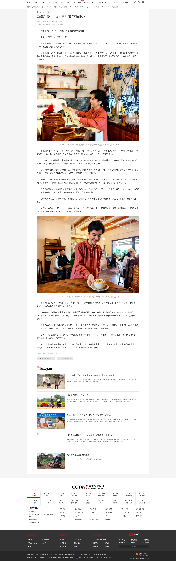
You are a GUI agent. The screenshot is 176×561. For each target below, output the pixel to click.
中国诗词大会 (94, 519)
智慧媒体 (122, 543)
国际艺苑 (108, 516)
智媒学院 (134, 540)
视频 (56, 2)
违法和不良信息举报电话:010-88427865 (95, 554)
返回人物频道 (66, 358)
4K (93, 2)
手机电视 (77, 543)
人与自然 (62, 516)
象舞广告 (43, 543)
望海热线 (95, 546)
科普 (71, 7)
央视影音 (63, 543)
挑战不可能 (124, 509)
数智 (97, 7)
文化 (60, 7)
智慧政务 (134, 543)
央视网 (42, 12)
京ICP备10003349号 (56, 557)
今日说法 (62, 512)
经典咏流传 (109, 509)
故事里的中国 (140, 509)
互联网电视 (77, 539)
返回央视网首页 (47, 358)
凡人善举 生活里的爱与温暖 (78, 455)
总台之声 (30, 539)
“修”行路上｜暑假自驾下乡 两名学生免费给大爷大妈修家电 (90, 375)
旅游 (65, 7)
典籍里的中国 (79, 519)
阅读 (87, 7)
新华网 (43, 22)
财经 (61, 2)
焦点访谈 (78, 509)
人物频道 (49, 12)
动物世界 (139, 512)
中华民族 (139, 516)
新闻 (44, 2)
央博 (55, 7)
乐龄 (81, 7)
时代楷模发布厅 (80, 512)
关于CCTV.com (32, 543)
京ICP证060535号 (32, 557)
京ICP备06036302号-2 (43, 557)
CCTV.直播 (102, 2)
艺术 (92, 7)
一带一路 (48, 7)
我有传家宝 (109, 512)
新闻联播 (62, 509)
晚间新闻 (93, 509)
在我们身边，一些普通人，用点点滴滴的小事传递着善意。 (85, 459)
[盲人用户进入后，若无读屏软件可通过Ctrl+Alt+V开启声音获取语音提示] (135, 2)
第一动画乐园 (125, 512)
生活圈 (107, 519)
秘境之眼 (62, 519)
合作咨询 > (134, 546)
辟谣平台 (95, 543)
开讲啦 (92, 512)
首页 (30, 2)
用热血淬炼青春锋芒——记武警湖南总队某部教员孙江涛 (90, 435)
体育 (67, 2)
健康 (76, 7)
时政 (36, 2)
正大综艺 (78, 516)
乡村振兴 (35, 7)
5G (102, 7)
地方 (28, 7)
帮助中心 (77, 546)
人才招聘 (106, 546)
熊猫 (79, 2)
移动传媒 (63, 546)
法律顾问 (106, 543)
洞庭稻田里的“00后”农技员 (78, 395)
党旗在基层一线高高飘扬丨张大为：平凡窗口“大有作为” (89, 415)
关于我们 (122, 540)
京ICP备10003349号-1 (69, 557)
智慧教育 (146, 543)
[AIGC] (125, 2)
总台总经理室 (45, 539)
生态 (41, 7)
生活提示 (123, 516)
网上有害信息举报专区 (99, 539)
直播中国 (86, 2)
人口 (91, 516)
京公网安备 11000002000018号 (87, 557)
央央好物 (115, 7)
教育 (73, 2)
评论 (50, 2)
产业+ (107, 7)
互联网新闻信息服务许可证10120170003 (38, 554)
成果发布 (146, 540)
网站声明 (30, 546)
